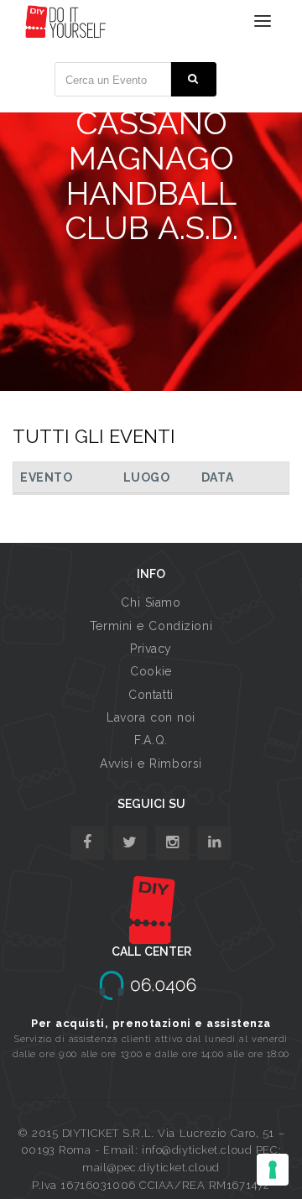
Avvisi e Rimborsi (151, 763)
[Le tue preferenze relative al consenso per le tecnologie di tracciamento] (273, 1170)
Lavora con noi (151, 717)
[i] (214, 843)
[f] (88, 843)
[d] (172, 843)
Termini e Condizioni (151, 626)
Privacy (151, 648)
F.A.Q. (150, 740)
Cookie (150, 671)
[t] (129, 843)
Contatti (150, 694)
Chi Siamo (150, 602)
